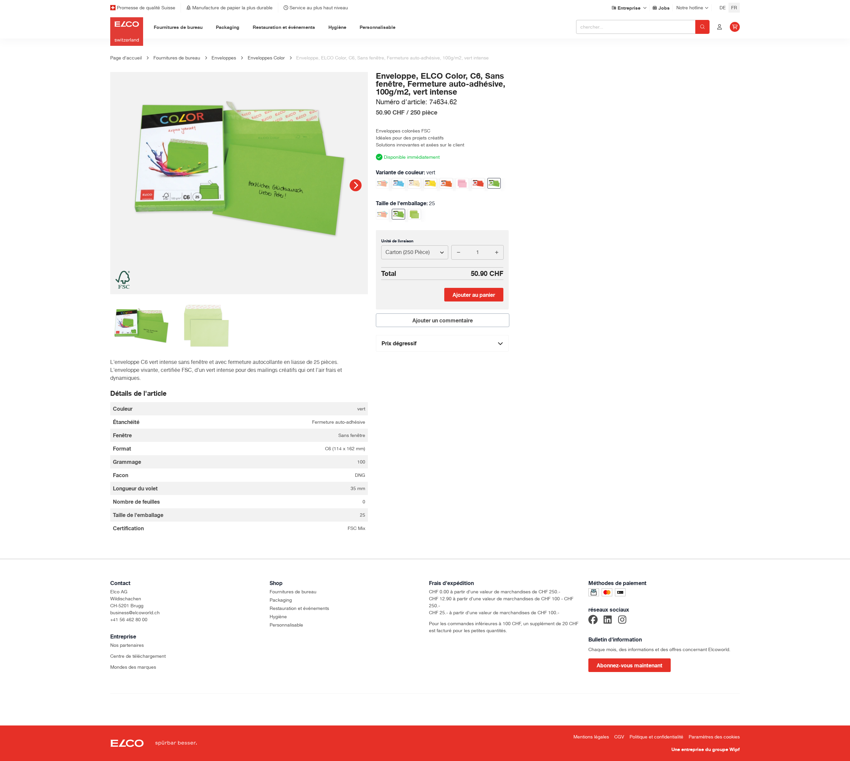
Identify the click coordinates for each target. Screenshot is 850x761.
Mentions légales (591, 736)
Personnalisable (286, 625)
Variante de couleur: (405, 172)
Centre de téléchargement (138, 656)
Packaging (281, 600)
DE (723, 7)
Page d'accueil (126, 57)
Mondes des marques (133, 667)
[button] (356, 185)
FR (734, 7)
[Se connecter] (719, 27)
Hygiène (278, 616)
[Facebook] (593, 620)
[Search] (702, 27)
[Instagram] (622, 620)
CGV (619, 736)
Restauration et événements (299, 608)
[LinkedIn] (607, 620)
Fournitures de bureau (293, 591)
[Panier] (735, 27)
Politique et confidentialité (656, 736)
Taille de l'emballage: (405, 203)
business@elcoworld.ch (135, 612)
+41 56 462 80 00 (128, 619)
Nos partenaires (127, 645)
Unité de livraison (397, 240)
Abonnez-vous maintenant (629, 665)
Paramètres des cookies (714, 736)
